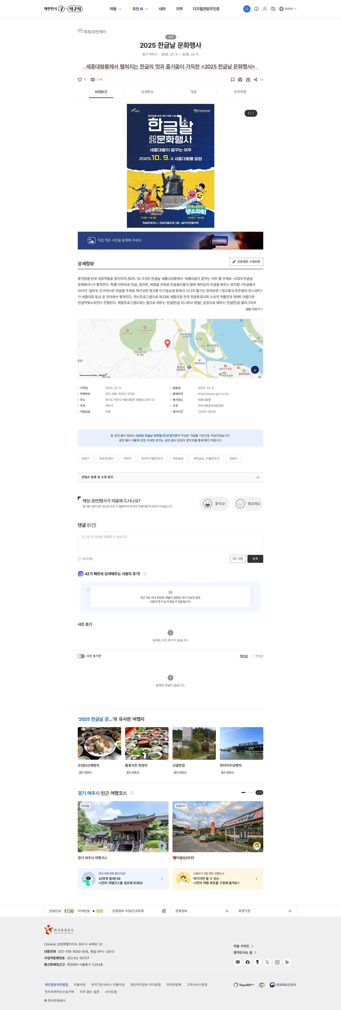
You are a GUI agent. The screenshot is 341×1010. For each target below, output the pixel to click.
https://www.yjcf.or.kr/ (213, 394)
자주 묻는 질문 (89, 992)
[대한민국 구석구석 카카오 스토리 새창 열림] (257, 962)
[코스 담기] (246, 79)
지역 (179, 9)
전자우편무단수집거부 (59, 992)
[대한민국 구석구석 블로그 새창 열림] (238, 962)
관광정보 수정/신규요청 (128, 911)
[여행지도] (273, 9)
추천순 (259, 656)
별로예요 (254, 504)
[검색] (246, 8)
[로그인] (265, 9)
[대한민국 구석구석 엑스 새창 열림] (267, 962)
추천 (135, 9)
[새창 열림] (238, 79)
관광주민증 (206, 9)
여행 (113, 9)
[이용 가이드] (256, 9)
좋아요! (220, 504)
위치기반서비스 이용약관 (108, 985)
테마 (162, 9)
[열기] (257, 477)
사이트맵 (111, 992)
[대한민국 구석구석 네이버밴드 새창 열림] (287, 962)
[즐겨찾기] (230, 79)
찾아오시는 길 (243, 952)
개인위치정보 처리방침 (145, 985)
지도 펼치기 (255, 370)
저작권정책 (173, 985)
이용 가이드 (241, 946)
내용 (252, 309)
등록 (255, 559)
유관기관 (244, 911)
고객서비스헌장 (197, 985)
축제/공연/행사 (95, 31)
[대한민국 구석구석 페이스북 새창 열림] (248, 962)
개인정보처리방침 (56, 985)
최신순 (244, 656)
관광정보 (181, 911)
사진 (240, 559)
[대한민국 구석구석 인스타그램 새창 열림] (277, 962)
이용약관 (80, 985)
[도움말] (80, 559)
